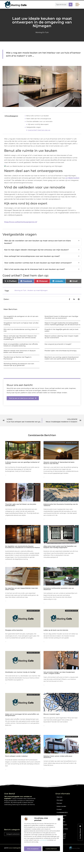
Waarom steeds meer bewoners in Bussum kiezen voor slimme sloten (20, 351)
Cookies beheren (51, 849)
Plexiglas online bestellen (14, 630)
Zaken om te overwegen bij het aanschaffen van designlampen (22, 714)
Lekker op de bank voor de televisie (56, 630)
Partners (59, 803)
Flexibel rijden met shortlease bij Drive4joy (61, 351)
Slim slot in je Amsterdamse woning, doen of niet (20, 330)
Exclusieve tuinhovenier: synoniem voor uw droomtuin (59, 588)
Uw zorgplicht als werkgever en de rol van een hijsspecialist (21, 317)
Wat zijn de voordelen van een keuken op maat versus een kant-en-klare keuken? (42, 242)
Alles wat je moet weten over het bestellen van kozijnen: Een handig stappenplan (60, 546)
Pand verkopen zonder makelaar (16, 756)
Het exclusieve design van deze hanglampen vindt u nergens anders (59, 672)
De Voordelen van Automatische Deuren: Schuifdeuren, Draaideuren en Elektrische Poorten (22, 546)
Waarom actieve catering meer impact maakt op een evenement (61, 337)
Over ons (59, 797)
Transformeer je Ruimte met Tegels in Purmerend (18, 358)
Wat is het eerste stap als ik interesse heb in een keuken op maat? (42, 269)
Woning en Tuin (42, 32)
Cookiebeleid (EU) (62, 812)
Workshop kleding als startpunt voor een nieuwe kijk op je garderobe (19, 364)
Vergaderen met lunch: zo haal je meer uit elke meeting (21, 324)
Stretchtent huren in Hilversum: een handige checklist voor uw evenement (61, 317)
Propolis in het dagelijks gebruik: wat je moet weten (61, 330)
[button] (59, 819)
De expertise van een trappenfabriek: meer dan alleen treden (21, 588)
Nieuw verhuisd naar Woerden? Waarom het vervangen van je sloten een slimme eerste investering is (20, 337)
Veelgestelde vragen (33, 127)
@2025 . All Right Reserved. (19, 848)
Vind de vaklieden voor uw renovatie (39, 121)
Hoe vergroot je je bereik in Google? (58, 344)
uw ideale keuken (72, 178)
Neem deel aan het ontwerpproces (38, 119)
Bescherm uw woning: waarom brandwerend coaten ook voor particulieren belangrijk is (61, 358)
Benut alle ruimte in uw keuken (37, 116)
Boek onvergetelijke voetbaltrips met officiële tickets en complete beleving (21, 345)
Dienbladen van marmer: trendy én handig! (20, 672)
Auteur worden (61, 806)
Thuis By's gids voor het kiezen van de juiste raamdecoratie (20, 504)
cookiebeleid (43, 840)
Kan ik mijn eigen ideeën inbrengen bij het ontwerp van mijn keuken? (42, 250)
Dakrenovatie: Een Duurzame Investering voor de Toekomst (61, 504)
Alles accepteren (33, 849)
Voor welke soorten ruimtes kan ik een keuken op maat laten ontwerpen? (42, 263)
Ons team (60, 800)
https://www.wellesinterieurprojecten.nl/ (20, 222)
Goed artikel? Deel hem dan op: (39, 130)
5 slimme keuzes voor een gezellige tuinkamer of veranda (22, 462)
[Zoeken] (70, 4)
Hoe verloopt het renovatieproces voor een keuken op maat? (42, 256)
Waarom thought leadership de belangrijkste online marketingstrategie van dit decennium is (62, 324)
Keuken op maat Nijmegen (38, 290)
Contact (59, 809)
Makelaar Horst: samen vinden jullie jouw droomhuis (58, 756)
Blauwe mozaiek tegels (52, 714)
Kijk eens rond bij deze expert (38, 124)
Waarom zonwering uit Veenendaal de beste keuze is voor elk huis (59, 462)
